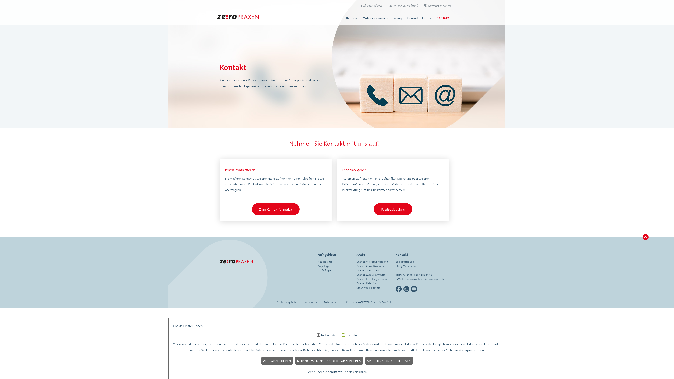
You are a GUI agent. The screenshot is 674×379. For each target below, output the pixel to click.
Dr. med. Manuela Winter (370, 274)
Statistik (351, 335)
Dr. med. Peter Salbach (369, 283)
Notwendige (329, 335)
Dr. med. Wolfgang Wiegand (372, 261)
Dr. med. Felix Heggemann (371, 279)
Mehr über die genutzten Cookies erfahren (337, 371)
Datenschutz (331, 302)
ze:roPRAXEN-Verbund (403, 5)
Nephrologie (325, 261)
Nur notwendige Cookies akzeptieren (329, 360)
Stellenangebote (371, 5)
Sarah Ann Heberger (368, 287)
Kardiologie (324, 270)
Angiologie (324, 266)
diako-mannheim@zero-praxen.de (424, 279)
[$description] (238, 18)
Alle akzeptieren (277, 360)
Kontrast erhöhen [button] (439, 5)
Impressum (310, 302)
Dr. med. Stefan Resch (368, 270)
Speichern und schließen (389, 360)
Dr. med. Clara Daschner (370, 266)
